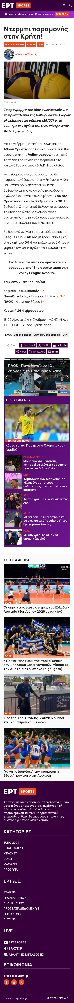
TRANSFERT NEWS (18, 440)
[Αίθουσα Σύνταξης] (9, 54)
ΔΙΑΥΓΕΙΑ (10, 919)
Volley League (14, 44)
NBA (25, 475)
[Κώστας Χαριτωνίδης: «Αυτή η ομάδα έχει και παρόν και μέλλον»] (37, 694)
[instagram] (14, 982)
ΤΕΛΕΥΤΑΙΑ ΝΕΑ (18, 400)
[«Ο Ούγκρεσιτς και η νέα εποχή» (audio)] (13, 537)
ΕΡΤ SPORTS (17, 942)
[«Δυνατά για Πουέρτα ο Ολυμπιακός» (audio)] (37, 423)
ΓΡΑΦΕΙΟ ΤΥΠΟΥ (15, 898)
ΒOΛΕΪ (31, 44)
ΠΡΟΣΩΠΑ (11, 870)
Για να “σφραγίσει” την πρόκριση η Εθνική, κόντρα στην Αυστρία (31, 773)
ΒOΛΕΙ (8, 602)
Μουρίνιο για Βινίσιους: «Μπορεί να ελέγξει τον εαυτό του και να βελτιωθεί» (45, 464)
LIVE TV (12, 14)
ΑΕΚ (25, 495)
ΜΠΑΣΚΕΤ (10, 853)
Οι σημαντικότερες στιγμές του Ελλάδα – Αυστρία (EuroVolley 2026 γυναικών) (36, 609)
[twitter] (21, 982)
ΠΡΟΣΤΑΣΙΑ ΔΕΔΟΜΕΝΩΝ (21, 908)
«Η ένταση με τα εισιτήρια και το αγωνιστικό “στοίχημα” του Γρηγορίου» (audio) (45, 520)
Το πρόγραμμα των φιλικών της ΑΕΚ (45, 501)
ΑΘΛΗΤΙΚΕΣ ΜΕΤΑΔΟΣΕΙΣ (26, 955)
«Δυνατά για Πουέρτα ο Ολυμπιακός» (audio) (35, 447)
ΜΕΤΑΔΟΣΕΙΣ (45, 14)
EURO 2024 (11, 843)
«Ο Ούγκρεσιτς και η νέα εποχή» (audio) (40, 537)
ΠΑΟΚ (26, 531)
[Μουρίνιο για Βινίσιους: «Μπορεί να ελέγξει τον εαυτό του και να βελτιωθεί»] (13, 463)
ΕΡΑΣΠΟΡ (27, 14)
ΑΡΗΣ (26, 513)
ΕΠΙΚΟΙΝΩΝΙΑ (12, 914)
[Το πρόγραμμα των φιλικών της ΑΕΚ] (13, 501)
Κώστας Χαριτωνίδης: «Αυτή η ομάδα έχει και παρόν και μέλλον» (34, 720)
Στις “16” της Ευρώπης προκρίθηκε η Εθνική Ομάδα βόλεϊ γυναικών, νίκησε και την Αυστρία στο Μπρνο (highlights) (37, 665)
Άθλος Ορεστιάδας (47, 334)
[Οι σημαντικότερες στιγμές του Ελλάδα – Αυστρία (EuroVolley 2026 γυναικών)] (37, 584)
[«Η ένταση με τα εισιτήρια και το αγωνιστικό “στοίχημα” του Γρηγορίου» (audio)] (13, 519)
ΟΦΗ (40, 44)
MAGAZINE (11, 864)
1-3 (42, 291)
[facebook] (6, 982)
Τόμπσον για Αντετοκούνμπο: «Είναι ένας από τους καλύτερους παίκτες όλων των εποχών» (45, 484)
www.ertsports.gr (16, 998)
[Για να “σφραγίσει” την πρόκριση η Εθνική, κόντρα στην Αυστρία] (37, 748)
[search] (70, 5)
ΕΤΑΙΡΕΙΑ (10, 892)
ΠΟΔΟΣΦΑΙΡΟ (13, 848)
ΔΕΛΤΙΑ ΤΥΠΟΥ (14, 903)
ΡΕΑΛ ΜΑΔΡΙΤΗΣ (33, 457)
